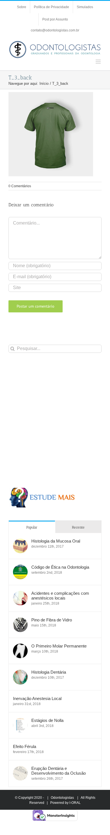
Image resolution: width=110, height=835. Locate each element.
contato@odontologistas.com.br (55, 30)
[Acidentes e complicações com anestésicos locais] (20, 593)
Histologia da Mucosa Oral (55, 541)
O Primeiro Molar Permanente (59, 646)
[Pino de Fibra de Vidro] (20, 620)
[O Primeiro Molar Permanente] (20, 646)
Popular (32, 527)
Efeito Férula (24, 746)
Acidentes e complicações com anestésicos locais (60, 595)
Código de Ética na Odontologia (60, 567)
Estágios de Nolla (47, 720)
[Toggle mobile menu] (99, 62)
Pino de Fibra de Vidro (51, 619)
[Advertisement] (55, 420)
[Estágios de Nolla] (20, 721)
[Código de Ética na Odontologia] (20, 567)
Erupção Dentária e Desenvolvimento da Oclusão (58, 770)
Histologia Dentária (48, 672)
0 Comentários (19, 186)
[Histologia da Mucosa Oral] (20, 541)
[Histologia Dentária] (20, 672)
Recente (78, 527)
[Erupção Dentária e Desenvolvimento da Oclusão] (20, 769)
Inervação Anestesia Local (37, 698)
